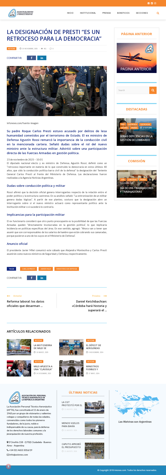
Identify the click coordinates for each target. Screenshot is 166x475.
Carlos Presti (28, 269)
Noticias (11, 48)
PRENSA (106, 13)
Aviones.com (120, 470)
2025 (122, 124)
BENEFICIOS (123, 13)
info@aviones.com (19, 454)
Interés (124, 128)
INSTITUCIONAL (88, 13)
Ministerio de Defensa (66, 269)
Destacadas (145, 124)
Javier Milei (46, 269)
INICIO (70, 13)
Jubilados (132, 179)
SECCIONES (142, 13)
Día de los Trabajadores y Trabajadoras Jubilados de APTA (136, 191)
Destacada (132, 124)
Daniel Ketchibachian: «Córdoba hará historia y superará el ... (89, 305)
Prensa (134, 128)
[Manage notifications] (8, 466)
